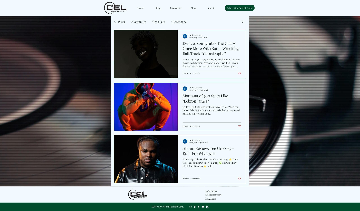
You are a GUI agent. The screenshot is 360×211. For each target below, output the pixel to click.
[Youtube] (203, 206)
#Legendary (178, 22)
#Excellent (158, 22)
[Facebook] (198, 206)
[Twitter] (194, 206)
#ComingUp (138, 22)
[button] (242, 22)
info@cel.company (213, 194)
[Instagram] (190, 206)
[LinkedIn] (207, 206)
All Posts (119, 22)
